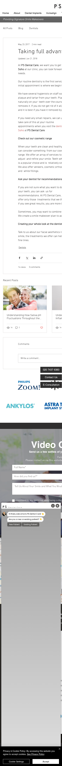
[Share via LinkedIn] (34, 257)
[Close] (57, 750)
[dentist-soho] (25, 298)
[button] (16, 13)
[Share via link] (41, 257)
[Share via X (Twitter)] (26, 257)
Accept (46, 761)
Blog (20, 28)
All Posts (7, 28)
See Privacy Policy (35, 754)
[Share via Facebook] (19, 257)
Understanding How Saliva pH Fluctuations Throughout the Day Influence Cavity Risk (24, 317)
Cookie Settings (16, 761)
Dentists (33, 28)
